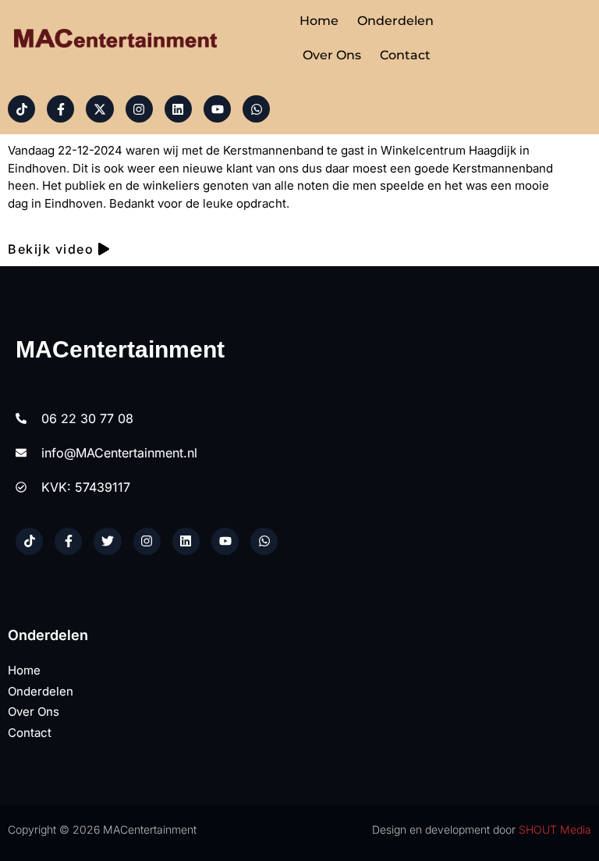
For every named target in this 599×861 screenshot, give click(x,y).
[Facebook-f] (60, 109)
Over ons (332, 55)
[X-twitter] (99, 109)
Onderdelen (395, 20)
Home (319, 20)
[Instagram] (139, 109)
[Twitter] (107, 541)
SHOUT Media (555, 829)
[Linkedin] (178, 109)
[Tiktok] (21, 109)
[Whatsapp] (256, 109)
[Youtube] (217, 109)
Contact (405, 55)
